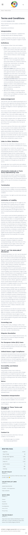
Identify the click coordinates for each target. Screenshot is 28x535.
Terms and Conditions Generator (12, 77)
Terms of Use (5, 508)
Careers (3, 499)
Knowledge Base (5, 506)
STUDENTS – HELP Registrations (8, 488)
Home (2, 10)
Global (19, 531)
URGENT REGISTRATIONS (7, 486)
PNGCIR (10, 531)
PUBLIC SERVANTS (5, 490)
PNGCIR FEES (4, 504)
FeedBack (4, 501)
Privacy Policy (5, 510)
